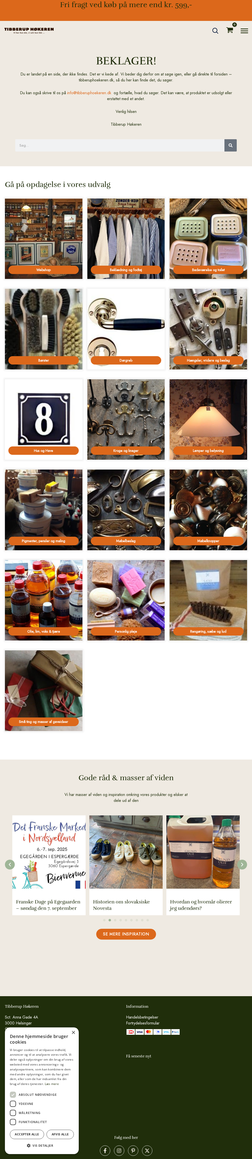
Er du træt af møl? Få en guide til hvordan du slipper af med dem (201, 901)
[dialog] (42, 1090)
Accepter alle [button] (27, 1134)
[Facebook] (105, 1150)
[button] (215, 31)
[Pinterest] (133, 1150)
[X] (147, 1150)
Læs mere (52, 1084)
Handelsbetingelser (142, 1017)
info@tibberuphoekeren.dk (89, 93)
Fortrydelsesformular (142, 1023)
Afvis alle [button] (60, 1134)
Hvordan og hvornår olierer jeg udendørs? (124, 905)
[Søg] (230, 145)
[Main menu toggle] (244, 31)
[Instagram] (119, 1150)
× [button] (73, 1033)
